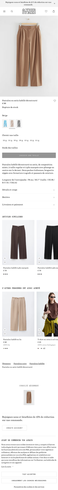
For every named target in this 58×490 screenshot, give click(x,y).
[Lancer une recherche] (12, 11)
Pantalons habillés (37, 363)
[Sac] (53, 11)
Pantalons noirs (20, 363)
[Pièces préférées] (46, 11)
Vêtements (6, 363)
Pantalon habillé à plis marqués (15, 268)
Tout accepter (29, 474)
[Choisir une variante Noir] (19, 124)
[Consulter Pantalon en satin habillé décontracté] (29, 397)
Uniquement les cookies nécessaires (29, 480)
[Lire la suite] (29, 3)
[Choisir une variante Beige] (12, 124)
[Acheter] (4, 11)
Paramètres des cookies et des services (29, 487)
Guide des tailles (10, 148)
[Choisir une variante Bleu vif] (5, 124)
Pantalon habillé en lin (12, 339)
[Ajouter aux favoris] (55, 101)
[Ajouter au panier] (5, 258)
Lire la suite (6, 467)
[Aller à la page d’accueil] (29, 11)
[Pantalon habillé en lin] (18, 314)
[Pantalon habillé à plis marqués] (18, 242)
